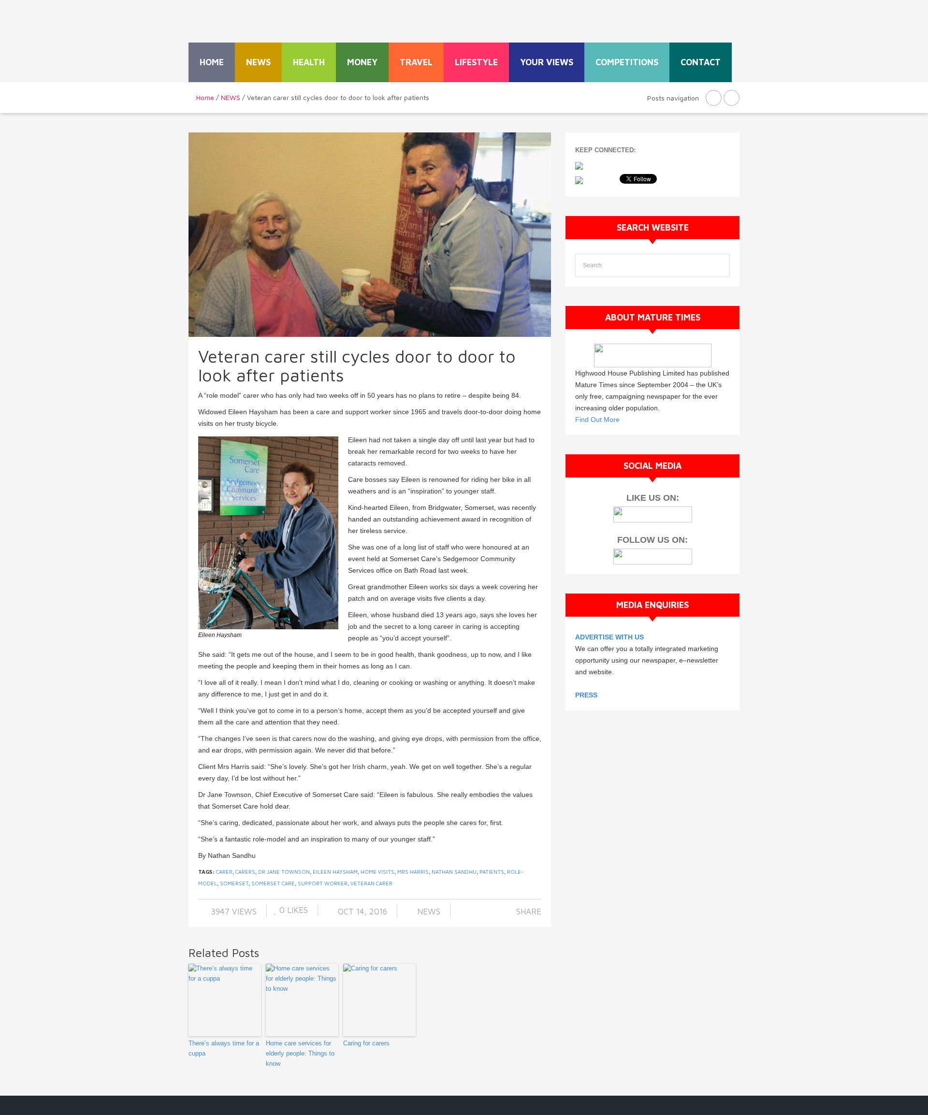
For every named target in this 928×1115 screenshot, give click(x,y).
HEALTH (309, 62)
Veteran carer (371, 883)
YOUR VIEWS (546, 62)
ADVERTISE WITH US (609, 637)
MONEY (362, 62)
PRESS (586, 695)
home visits (377, 872)
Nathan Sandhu (454, 872)
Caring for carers (366, 1043)
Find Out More (597, 419)
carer (224, 872)
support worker (323, 883)
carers (245, 872)
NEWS (258, 62)
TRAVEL (416, 62)
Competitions (626, 62)
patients (491, 872)
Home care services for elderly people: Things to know (300, 1053)
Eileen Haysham (335, 872)
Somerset (234, 883)
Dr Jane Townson (284, 872)
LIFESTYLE (476, 62)
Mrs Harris (413, 872)
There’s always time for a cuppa (223, 1048)
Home (212, 62)
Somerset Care (273, 883)
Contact (701, 62)
